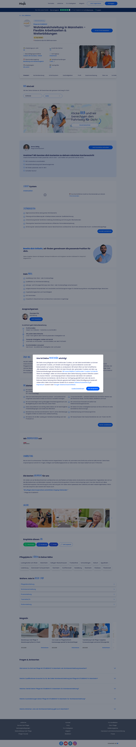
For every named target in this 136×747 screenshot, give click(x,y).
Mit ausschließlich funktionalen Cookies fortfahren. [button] (80, 371)
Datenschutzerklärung (82, 382)
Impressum (40, 385)
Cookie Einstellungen (78, 388)
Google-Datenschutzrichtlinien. (65, 385)
